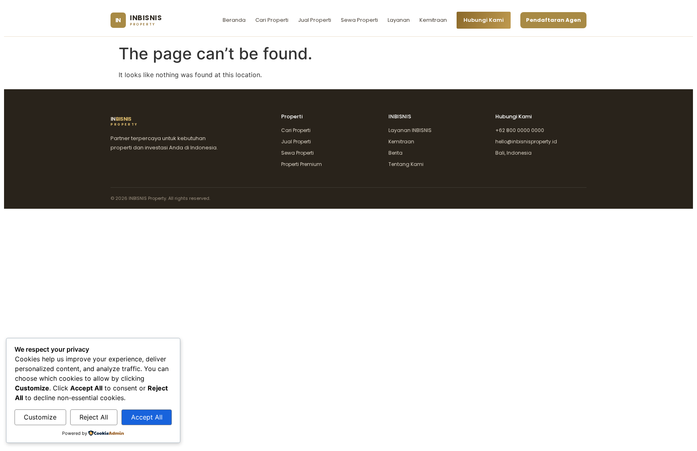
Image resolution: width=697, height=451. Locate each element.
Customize (40, 417)
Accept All (147, 417)
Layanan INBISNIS (410, 130)
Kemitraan (433, 20)
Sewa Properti (359, 20)
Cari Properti (271, 20)
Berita (395, 152)
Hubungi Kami (483, 20)
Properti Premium (301, 164)
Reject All (93, 417)
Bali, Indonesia (513, 152)
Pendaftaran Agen (553, 20)
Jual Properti (314, 20)
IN (124, 121)
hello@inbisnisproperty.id (526, 141)
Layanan (399, 20)
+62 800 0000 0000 (519, 130)
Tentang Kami (406, 164)
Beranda (234, 20)
